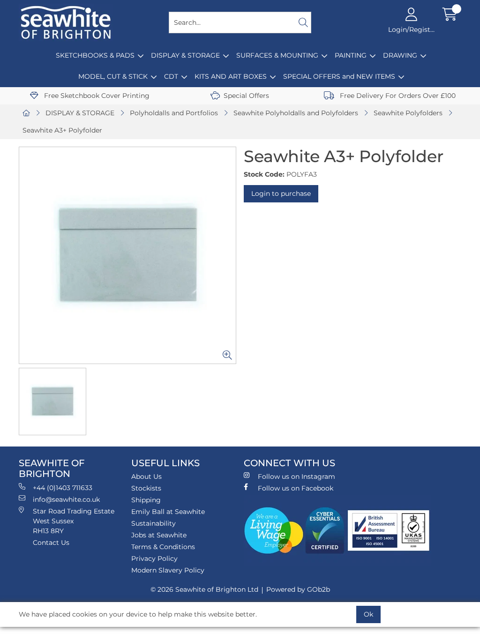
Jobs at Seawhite (159, 535)
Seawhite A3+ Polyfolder (62, 130)
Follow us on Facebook (295, 488)
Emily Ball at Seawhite (168, 511)
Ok (368, 614)
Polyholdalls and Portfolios (174, 113)
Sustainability (153, 523)
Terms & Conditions (163, 547)
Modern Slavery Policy (167, 570)
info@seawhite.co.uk (66, 499)
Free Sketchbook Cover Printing (96, 95)
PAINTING (351, 55)
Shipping (146, 500)
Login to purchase (281, 193)
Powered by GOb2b (298, 589)
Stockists (146, 488)
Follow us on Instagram (296, 476)
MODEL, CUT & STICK (113, 76)
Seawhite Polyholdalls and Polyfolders (295, 113)
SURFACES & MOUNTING (277, 55)
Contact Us (51, 542)
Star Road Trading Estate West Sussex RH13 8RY (73, 521)
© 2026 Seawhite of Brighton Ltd (204, 589)
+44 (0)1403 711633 (62, 488)
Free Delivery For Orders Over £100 (397, 95)
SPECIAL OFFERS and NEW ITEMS (339, 76)
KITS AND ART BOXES (231, 76)
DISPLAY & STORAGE (185, 55)
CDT (171, 76)
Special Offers (246, 95)
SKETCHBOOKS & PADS (95, 55)
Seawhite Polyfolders (408, 113)
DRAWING (400, 55)
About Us (146, 476)
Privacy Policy (154, 558)
